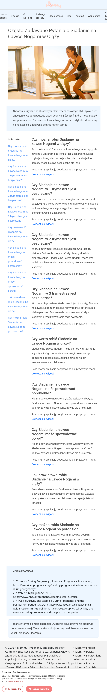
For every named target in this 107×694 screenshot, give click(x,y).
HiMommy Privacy (27, 667)
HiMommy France (83, 663)
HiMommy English (84, 647)
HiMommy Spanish (84, 667)
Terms (10, 667)
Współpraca (94, 16)
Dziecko (15, 16)
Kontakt (80, 16)
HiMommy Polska (83, 651)
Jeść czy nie (47, 667)
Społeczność (56, 16)
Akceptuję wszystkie (39, 689)
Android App (65, 663)
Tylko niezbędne (13, 689)
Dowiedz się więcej (43, 174)
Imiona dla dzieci (33, 663)
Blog (69, 16)
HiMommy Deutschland (87, 655)
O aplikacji (27, 16)
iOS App (50, 663)
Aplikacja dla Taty (40, 16)
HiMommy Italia (83, 659)
